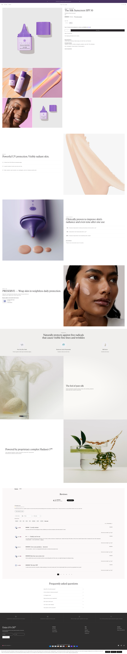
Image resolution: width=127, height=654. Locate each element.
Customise (108, 651)
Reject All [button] (113, 651)
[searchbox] (18, 516)
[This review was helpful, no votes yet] (109, 532)
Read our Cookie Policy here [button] (73, 652)
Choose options (9, 302)
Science (9, 4)
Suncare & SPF (71, 8)
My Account (119, 628)
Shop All (66, 8)
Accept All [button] (119, 651)
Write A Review (70, 500)
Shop (2, 4)
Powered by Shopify (67, 644)
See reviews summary (78, 16)
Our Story (5, 4)
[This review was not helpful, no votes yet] (111, 532)
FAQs (86, 628)
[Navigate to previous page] (55, 574)
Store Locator (54, 631)
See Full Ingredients (68, 48)
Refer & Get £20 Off (68, 33)
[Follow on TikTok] (124, 645)
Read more (42, 539)
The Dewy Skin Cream (10, 299)
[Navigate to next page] (72, 574)
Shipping (86, 630)
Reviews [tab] (16, 488)
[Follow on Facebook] (118, 645)
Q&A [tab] (20, 488)
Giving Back (54, 630)
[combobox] (28, 516)
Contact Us (87, 633)
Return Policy (87, 631)
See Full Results (69, 240)
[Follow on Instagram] (121, 645)
